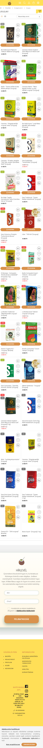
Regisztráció (10, 659)
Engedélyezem (29, 744)
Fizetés (25, 666)
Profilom (8, 662)
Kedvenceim (9, 668)
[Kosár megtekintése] (33, 3)
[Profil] (29, 3)
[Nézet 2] (5, 16)
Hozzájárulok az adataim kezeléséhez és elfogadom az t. (21, 610)
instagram (26, 691)
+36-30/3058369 (19, 710)
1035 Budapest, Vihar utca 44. (20, 697)
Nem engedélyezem (13, 744)
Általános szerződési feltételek (30, 657)
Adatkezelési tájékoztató (26, 662)
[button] (18, 25)
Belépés (8, 656)
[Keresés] (24, 3)
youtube (26, 695)
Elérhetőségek (27, 672)
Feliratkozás (21, 619)
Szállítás (25, 669)
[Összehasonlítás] (18, 35)
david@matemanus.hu (20, 714)
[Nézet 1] (1, 16)
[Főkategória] (1, 8)
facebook (26, 686)
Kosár (7, 665)
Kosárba (11, 45)
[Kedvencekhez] (18, 30)
